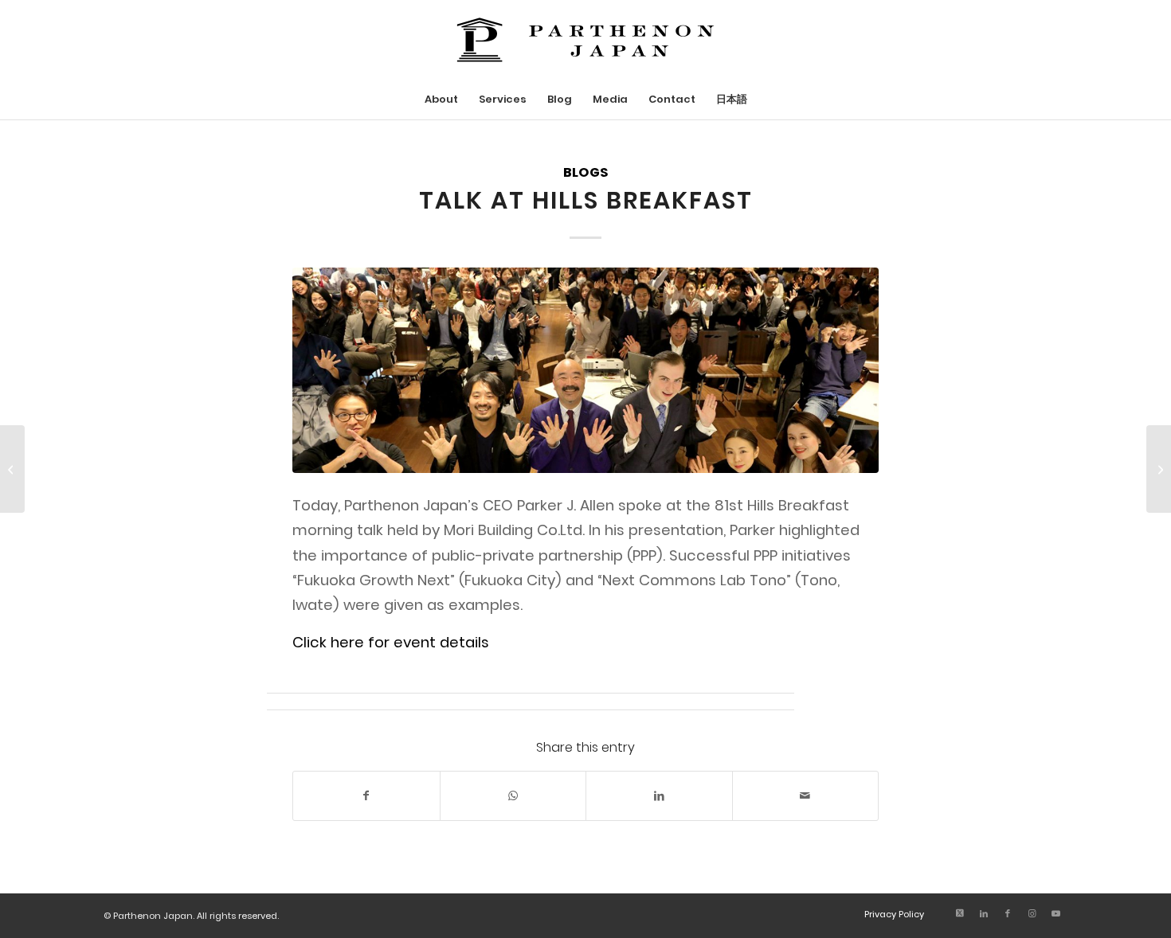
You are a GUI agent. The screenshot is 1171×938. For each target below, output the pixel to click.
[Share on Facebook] (366, 796)
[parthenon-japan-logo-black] (585, 40)
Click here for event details (390, 642)
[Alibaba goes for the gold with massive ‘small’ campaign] (12, 469)
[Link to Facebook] (1008, 913)
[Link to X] (960, 913)
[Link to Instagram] (1032, 913)
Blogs (585, 172)
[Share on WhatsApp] (513, 796)
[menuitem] (441, 99)
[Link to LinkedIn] (984, 913)
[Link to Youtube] (1055, 913)
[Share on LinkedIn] (659, 796)
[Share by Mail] (806, 796)
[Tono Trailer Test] (1158, 469)
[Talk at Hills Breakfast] (585, 370)
